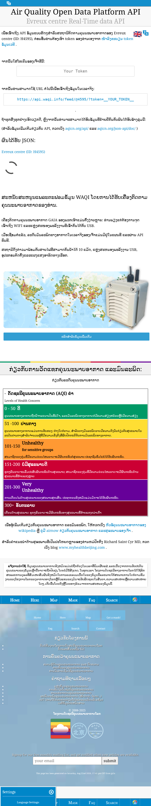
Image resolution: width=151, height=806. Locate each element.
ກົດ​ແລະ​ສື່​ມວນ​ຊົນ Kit (71, 649)
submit (110, 760)
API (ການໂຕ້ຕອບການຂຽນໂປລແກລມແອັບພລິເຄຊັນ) (71, 700)
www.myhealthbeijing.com (82, 547)
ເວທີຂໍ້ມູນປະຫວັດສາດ (71, 703)
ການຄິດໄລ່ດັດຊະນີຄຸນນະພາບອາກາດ (71, 689)
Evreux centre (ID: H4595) (23, 151)
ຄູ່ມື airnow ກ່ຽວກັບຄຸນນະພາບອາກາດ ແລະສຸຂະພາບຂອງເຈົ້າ (86, 530)
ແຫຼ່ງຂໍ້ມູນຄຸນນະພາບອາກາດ (71, 686)
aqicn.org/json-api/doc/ (116, 128)
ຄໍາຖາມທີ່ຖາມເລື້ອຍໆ (71, 678)
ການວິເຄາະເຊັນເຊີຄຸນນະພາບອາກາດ (71, 671)
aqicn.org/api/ (76, 128)
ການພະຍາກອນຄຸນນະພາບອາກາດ (71, 693)
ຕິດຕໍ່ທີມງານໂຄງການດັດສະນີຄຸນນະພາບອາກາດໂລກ (71, 645)
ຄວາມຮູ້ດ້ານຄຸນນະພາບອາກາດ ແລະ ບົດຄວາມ (71, 664)
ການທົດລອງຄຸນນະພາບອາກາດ (71, 667)
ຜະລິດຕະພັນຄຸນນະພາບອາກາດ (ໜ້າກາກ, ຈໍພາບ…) (71, 696)
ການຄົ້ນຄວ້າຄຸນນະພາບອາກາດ (71, 656)
